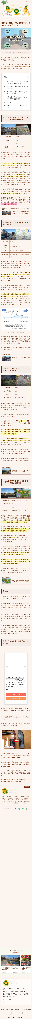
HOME (2, 1009)
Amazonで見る (16, 698)
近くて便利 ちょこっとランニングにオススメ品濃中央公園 (17, 82)
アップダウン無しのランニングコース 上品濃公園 (17, 93)
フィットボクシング (16, 1013)
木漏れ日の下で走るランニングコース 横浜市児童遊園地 (17, 98)
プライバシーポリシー (17, 1014)
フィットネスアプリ (6, 1013)
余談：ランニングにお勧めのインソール (17, 106)
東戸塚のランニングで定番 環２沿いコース (17, 87)
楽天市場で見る (16, 694)
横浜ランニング (21, 20)
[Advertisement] (16, 880)
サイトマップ (27, 1013)
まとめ (9, 102)
